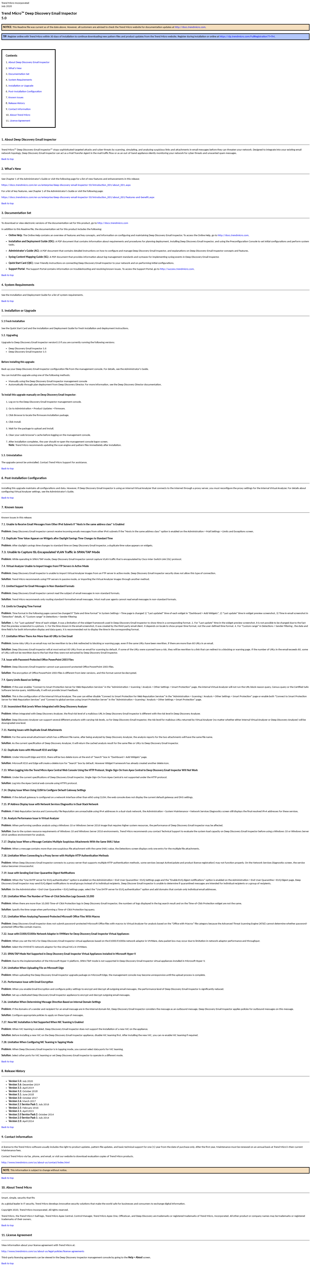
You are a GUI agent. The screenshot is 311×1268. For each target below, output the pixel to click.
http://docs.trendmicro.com (190, 27)
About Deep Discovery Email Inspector (28, 62)
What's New (15, 68)
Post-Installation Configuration (25, 91)
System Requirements (20, 80)
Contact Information (19, 109)
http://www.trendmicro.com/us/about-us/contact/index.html (35, 1162)
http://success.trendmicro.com (177, 269)
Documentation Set (18, 74)
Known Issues (15, 97)
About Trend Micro (20, 115)
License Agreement (20, 121)
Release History (16, 103)
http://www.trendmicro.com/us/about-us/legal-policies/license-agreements (42, 1251)
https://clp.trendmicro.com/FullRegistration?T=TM (247, 36)
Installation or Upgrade (20, 86)
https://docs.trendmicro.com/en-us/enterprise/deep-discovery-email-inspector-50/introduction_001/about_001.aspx (66, 185)
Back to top (7, 159)
